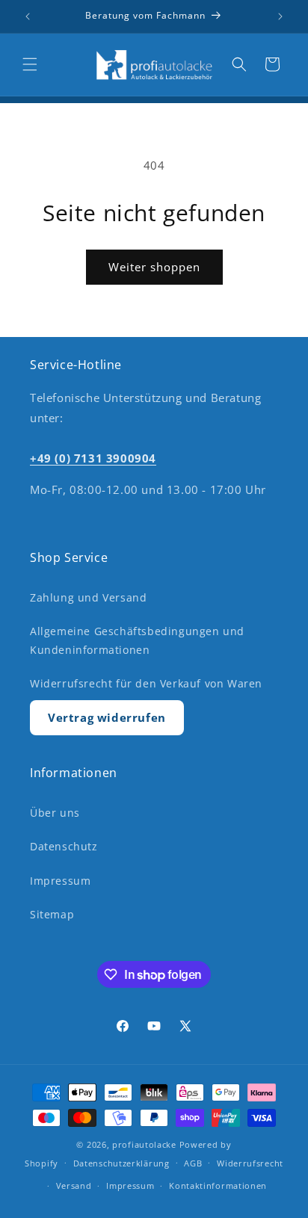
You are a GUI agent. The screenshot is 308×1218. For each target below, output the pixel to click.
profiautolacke (144, 1144)
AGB (193, 1163)
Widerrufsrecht (250, 1163)
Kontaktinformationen (218, 1185)
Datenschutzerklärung (121, 1163)
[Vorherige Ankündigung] (27, 16)
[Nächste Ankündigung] (280, 16)
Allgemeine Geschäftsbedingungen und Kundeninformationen (137, 640)
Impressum (60, 881)
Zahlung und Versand (88, 597)
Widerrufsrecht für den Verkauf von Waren (146, 683)
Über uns (55, 813)
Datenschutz (64, 846)
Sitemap (52, 914)
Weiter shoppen (154, 266)
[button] (29, 64)
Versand (74, 1185)
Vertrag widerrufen (107, 717)
